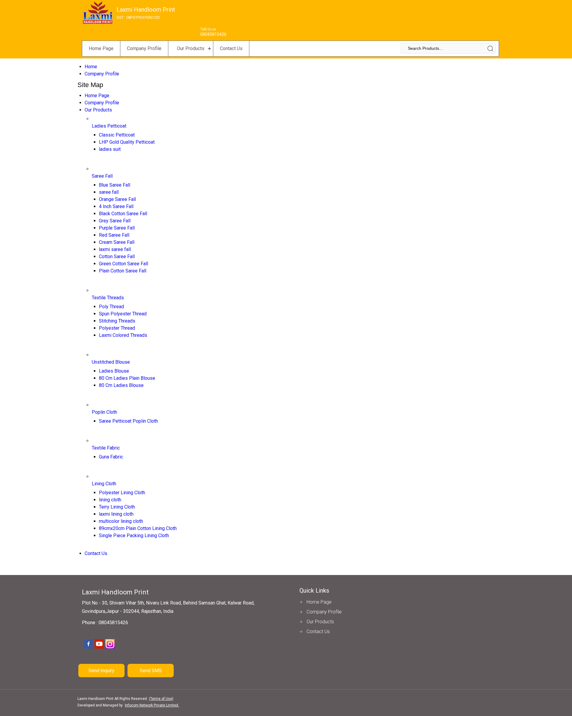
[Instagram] (110, 647)
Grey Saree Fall (114, 221)
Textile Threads (108, 297)
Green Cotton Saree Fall (123, 263)
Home (91, 66)
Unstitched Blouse (111, 362)
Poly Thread (111, 306)
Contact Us (231, 48)
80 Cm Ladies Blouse (121, 385)
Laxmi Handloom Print (145, 13)
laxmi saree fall (115, 249)
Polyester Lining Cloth (122, 492)
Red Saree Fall (114, 235)
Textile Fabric (106, 448)
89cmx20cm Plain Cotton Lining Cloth (138, 528)
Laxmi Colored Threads (123, 335)
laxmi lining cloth (116, 514)
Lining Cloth (104, 483)
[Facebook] (88, 647)
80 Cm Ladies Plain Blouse (127, 378)
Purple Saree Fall (117, 228)
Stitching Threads (117, 321)
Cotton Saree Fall (117, 256)
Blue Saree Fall (114, 185)
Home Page (101, 48)
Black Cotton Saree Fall (123, 213)
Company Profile (144, 48)
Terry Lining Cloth (117, 507)
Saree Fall (102, 176)
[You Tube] (99, 647)
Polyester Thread (117, 328)
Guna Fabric (111, 457)
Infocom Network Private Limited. (152, 705)
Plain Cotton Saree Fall (122, 271)
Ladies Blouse (114, 371)
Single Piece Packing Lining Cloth (134, 535)
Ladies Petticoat (109, 126)
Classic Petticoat (117, 135)
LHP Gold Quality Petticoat (127, 142)
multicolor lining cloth (121, 521)
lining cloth (110, 500)
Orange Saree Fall (117, 199)
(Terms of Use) (161, 699)
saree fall (109, 192)
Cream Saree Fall (116, 242)
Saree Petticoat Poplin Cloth (128, 421)
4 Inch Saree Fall (116, 206)
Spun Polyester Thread (123, 314)
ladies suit (110, 149)
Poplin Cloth (104, 412)
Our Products (190, 48)
